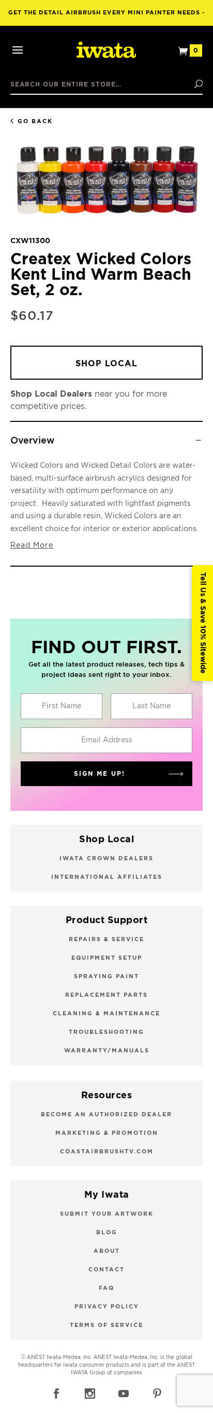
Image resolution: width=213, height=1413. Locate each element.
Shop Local (106, 364)
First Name (61, 706)
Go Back (35, 121)
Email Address (106, 740)
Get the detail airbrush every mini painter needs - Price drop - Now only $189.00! (106, 18)
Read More (31, 545)
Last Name (151, 706)
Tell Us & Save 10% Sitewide (202, 623)
